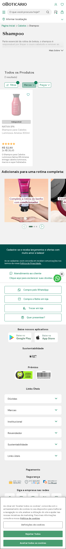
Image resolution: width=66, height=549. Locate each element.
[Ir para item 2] (34, 226)
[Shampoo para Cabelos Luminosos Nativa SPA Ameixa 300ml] (16, 104)
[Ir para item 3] (36, 226)
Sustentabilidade (18, 444)
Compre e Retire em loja (36, 299)
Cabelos (22, 25)
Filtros (14, 84)
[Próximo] (42, 226)
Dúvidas (12, 398)
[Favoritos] (62, 4)
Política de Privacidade (30, 263)
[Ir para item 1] (31, 226)
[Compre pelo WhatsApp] (57, 278)
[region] (33, 523)
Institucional (15, 421)
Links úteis (14, 456)
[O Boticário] (15, 4)
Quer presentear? (36, 317)
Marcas (30, 84)
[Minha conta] (56, 4)
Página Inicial (9, 25)
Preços (43, 85)
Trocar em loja (36, 308)
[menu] (4, 12)
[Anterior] (24, 226)
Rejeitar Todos (33, 534)
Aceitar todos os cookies (33, 543)
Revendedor (15, 433)
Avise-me (16, 144)
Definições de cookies (33, 524)
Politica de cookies (30, 518)
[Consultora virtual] (56, 12)
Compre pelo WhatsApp (36, 289)
